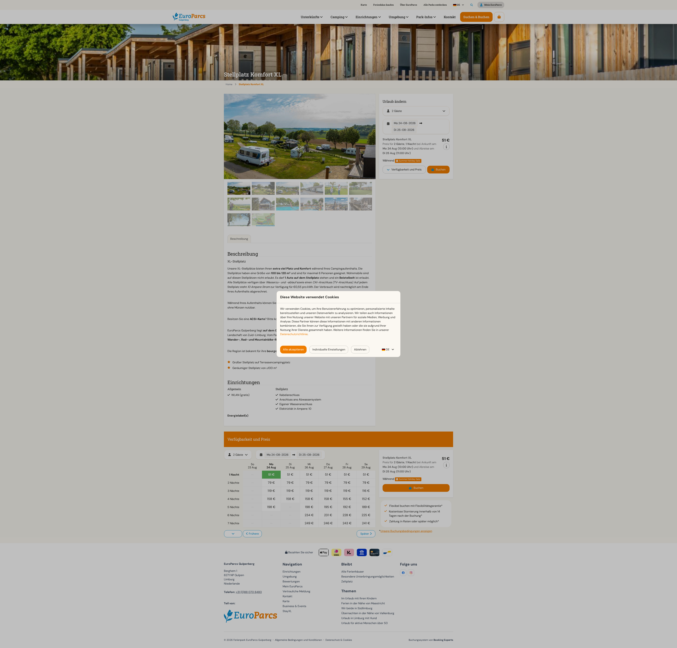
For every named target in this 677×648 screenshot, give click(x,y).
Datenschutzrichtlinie (294, 334)
